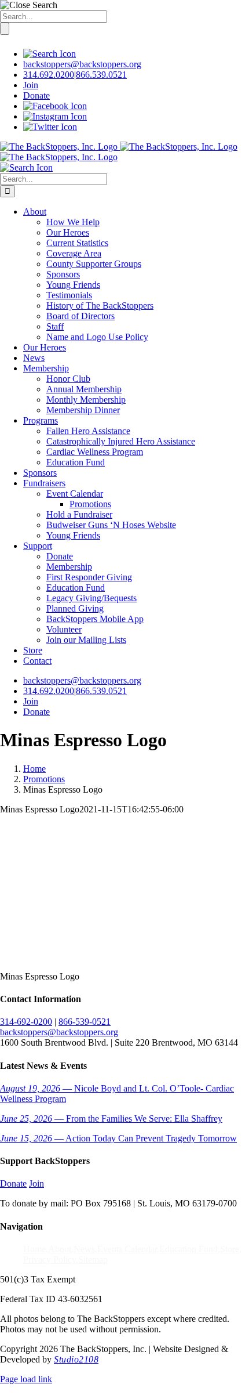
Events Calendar (127, 1249)
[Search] (49, 54)
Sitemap (93, 1259)
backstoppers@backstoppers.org (82, 64)
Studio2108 (76, 1359)
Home (34, 1249)
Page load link (26, 1379)
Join (30, 85)
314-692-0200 (26, 1022)
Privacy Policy (49, 1259)
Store (229, 1249)
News (84, 1249)
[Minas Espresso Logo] (87, 957)
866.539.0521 (101, 74)
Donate (36, 95)
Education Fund (188, 1249)
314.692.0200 (48, 74)
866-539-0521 (84, 1022)
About (59, 1249)
